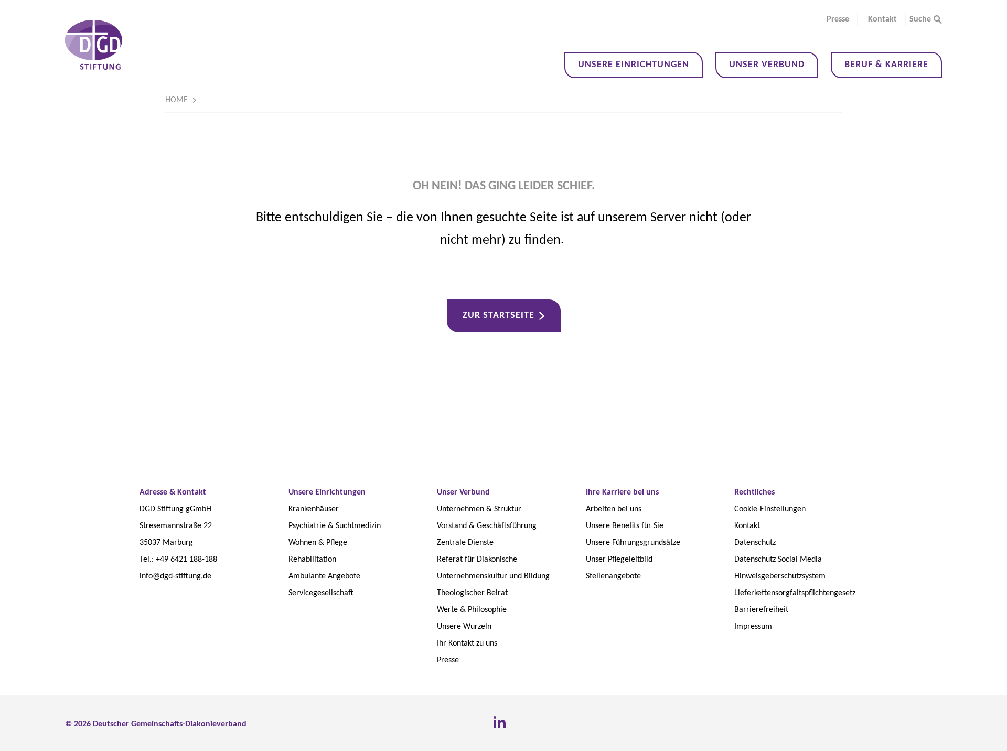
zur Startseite (498, 315)
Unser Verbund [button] (767, 65)
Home (176, 100)
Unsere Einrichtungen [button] (633, 65)
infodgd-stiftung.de (175, 576)
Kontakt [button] (882, 19)
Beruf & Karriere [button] (886, 65)
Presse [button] (838, 19)
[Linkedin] (499, 722)
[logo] (93, 45)
